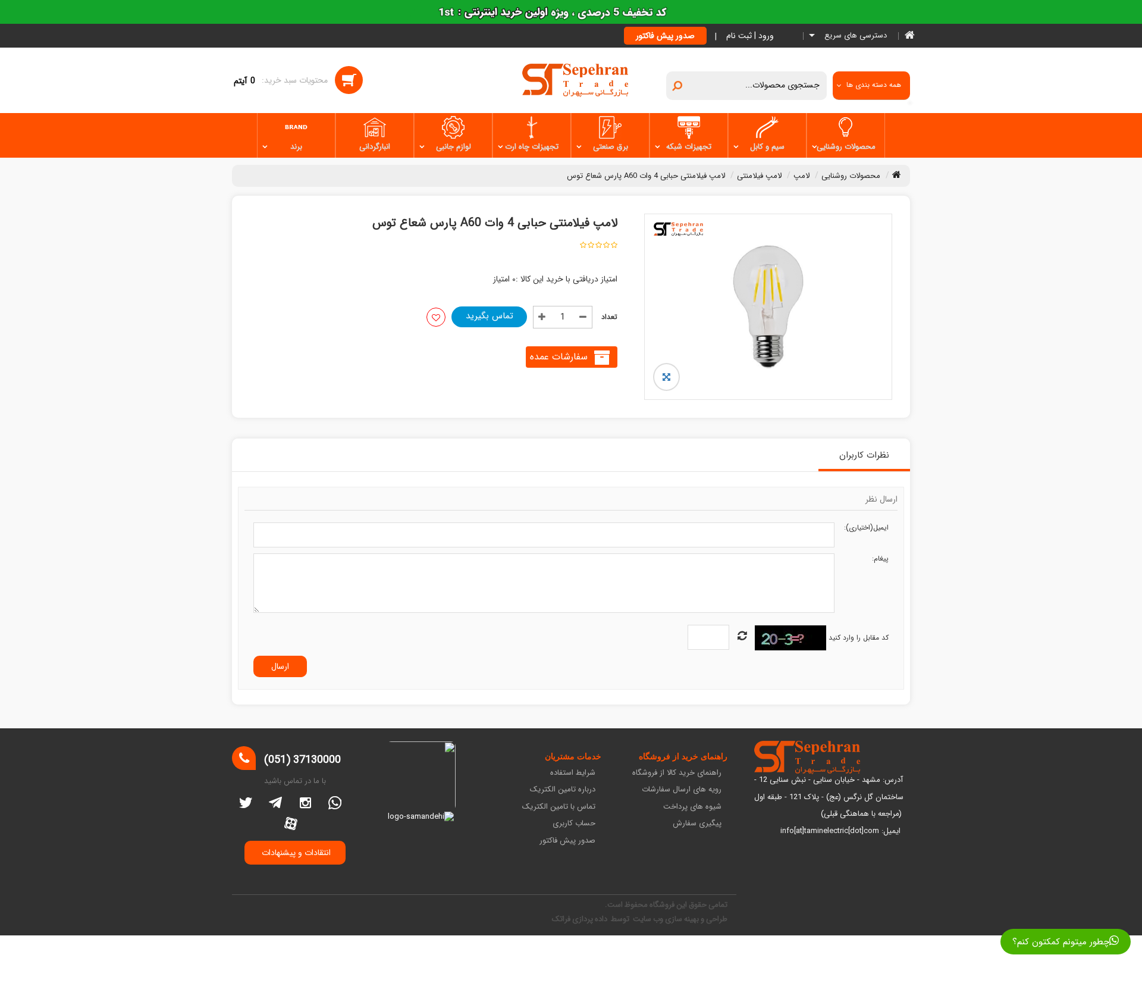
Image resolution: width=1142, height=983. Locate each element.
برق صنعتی (610, 146)
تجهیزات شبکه (688, 146)
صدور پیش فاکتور (665, 35)
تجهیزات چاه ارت (532, 146)
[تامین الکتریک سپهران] (575, 79)
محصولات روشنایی (846, 146)
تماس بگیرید (489, 316)
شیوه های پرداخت (692, 807)
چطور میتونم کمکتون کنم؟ (1060, 942)
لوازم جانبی (453, 146)
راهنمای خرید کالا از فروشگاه (676, 773)
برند (296, 146)
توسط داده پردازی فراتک (591, 919)
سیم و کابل (767, 146)
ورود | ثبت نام (750, 36)
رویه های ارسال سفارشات (681, 790)
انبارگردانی (374, 146)
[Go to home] (896, 174)
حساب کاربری (574, 823)
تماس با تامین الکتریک (558, 807)
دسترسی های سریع (854, 36)
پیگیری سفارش (697, 823)
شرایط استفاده (572, 773)
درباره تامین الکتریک (562, 790)
